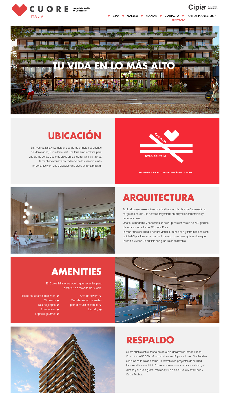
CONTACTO (172, 15)
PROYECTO (179, 20)
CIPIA (116, 15)
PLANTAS (151, 15)
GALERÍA (132, 15)
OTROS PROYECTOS (201, 16)
